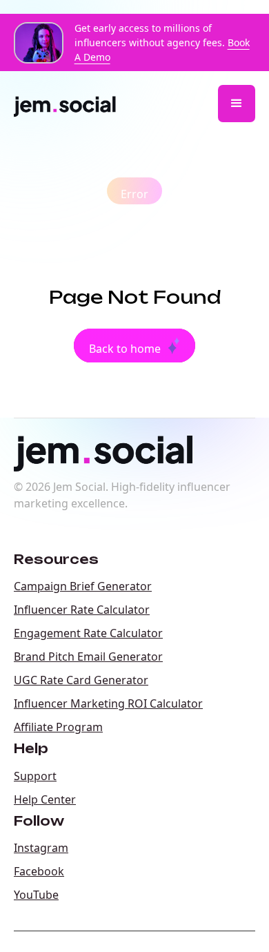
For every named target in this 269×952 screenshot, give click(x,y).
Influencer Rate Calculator (82, 609)
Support (35, 776)
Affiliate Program (58, 727)
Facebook (39, 871)
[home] (71, 103)
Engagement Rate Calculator (88, 633)
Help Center (45, 799)
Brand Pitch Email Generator (88, 656)
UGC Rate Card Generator (81, 680)
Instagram (41, 847)
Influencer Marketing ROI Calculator (108, 703)
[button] (236, 103)
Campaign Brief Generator (83, 586)
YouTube (36, 894)
